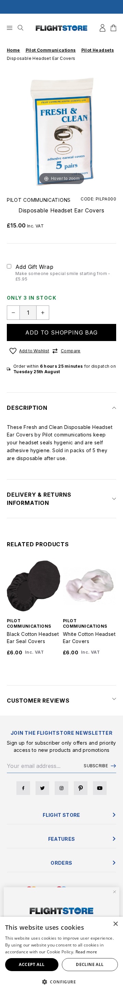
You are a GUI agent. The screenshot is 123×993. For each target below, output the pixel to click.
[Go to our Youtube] (100, 788)
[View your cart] (113, 28)
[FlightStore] (61, 28)
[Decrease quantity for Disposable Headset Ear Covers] (13, 312)
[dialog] (61, 955)
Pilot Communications (39, 200)
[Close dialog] (114, 892)
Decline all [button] (90, 964)
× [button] (115, 924)
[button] (61, 981)
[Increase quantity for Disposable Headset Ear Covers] (42, 312)
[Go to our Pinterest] (80, 788)
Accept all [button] (31, 964)
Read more (86, 952)
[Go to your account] (102, 28)
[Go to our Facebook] (23, 788)
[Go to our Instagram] (61, 788)
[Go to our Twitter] (42, 788)
